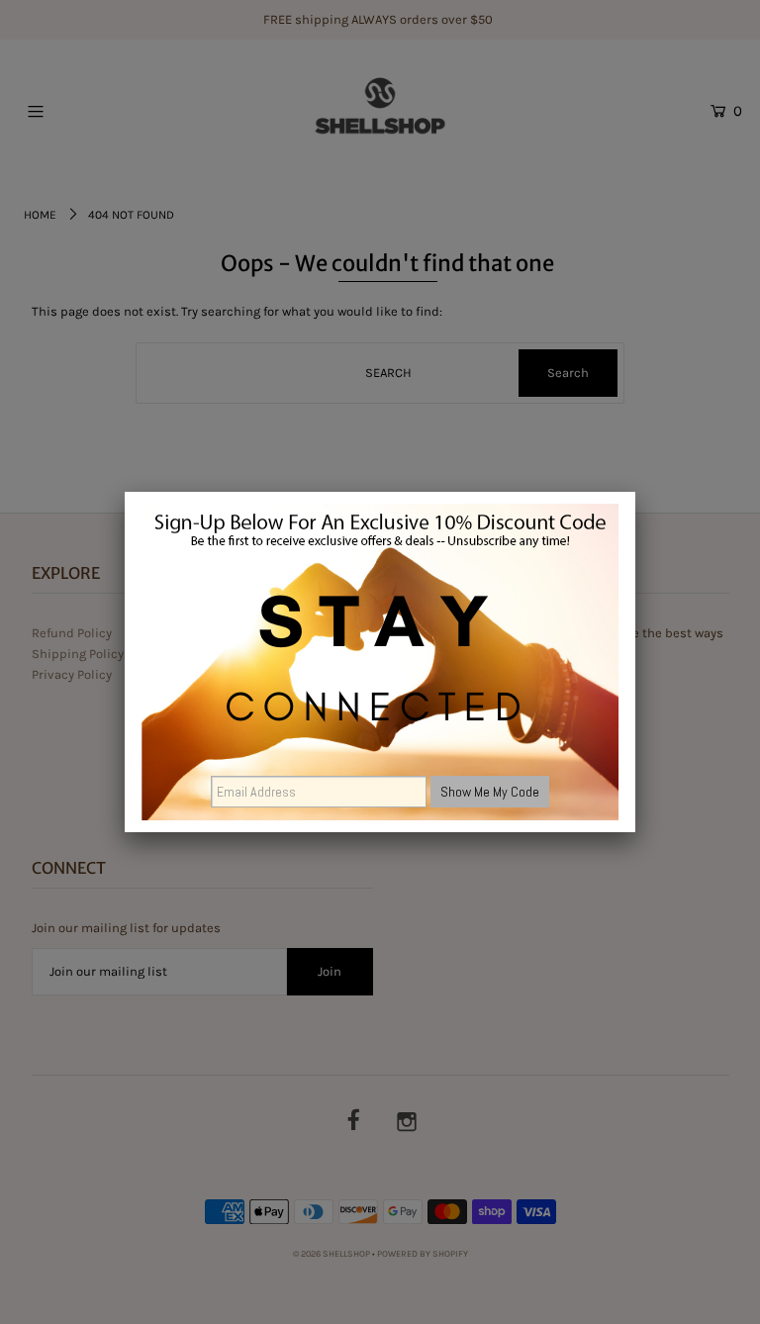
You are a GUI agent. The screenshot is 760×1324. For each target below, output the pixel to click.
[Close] (635, 492)
